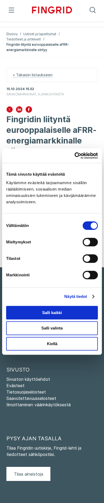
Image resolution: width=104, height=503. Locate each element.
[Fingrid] (52, 10)
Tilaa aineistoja (28, 474)
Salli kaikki (52, 312)
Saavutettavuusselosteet (31, 398)
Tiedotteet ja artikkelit (23, 39)
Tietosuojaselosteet (26, 392)
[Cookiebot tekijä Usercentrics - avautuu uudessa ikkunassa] (75, 155)
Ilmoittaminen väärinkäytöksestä (38, 404)
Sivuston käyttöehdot (28, 379)
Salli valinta (52, 328)
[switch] (90, 242)
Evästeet (15, 385)
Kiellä (52, 343)
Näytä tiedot (75, 296)
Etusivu (12, 34)
